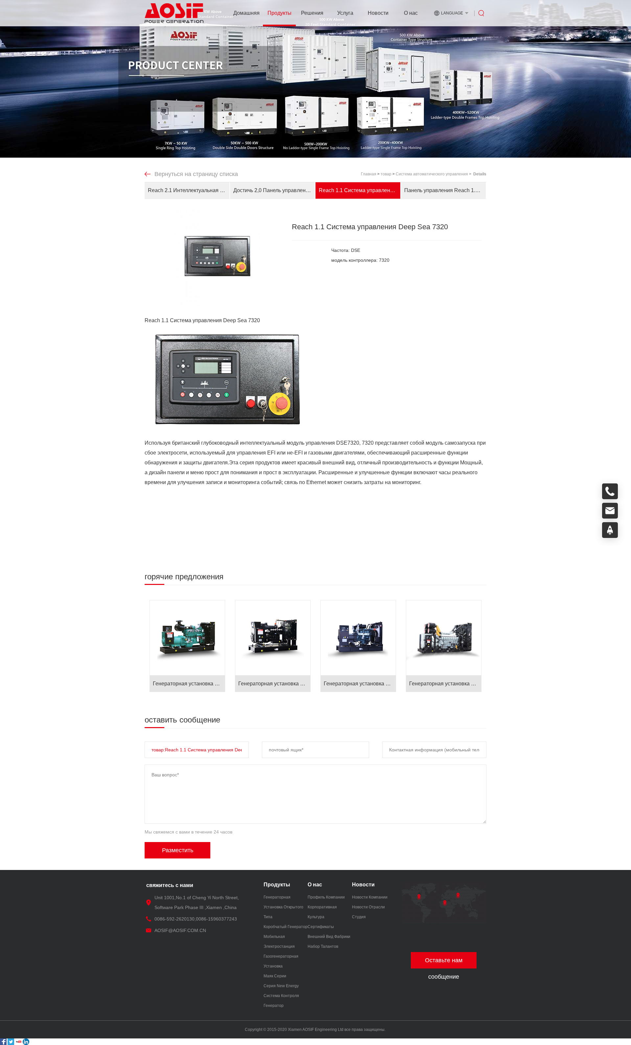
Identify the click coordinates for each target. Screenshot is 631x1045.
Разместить (177, 850)
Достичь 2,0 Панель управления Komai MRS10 (274, 190)
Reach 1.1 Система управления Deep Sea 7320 (359, 190)
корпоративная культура (322, 912)
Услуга (345, 13)
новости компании (369, 897)
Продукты (280, 13)
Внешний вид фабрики (329, 936)
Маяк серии (275, 976)
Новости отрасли (368, 907)
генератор (274, 1005)
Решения (312, 13)
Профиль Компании (326, 897)
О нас (411, 13)
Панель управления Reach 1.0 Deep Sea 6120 (445, 190)
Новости (378, 13)
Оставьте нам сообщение (443, 962)
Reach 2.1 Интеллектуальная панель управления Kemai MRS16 (188, 190)
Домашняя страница (246, 18)
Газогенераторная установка (281, 961)
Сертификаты (321, 926)
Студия (359, 917)
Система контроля (281, 995)
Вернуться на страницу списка (196, 174)
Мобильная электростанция (279, 941)
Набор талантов (323, 946)
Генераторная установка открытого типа (283, 907)
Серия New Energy (281, 986)
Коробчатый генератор (286, 926)
